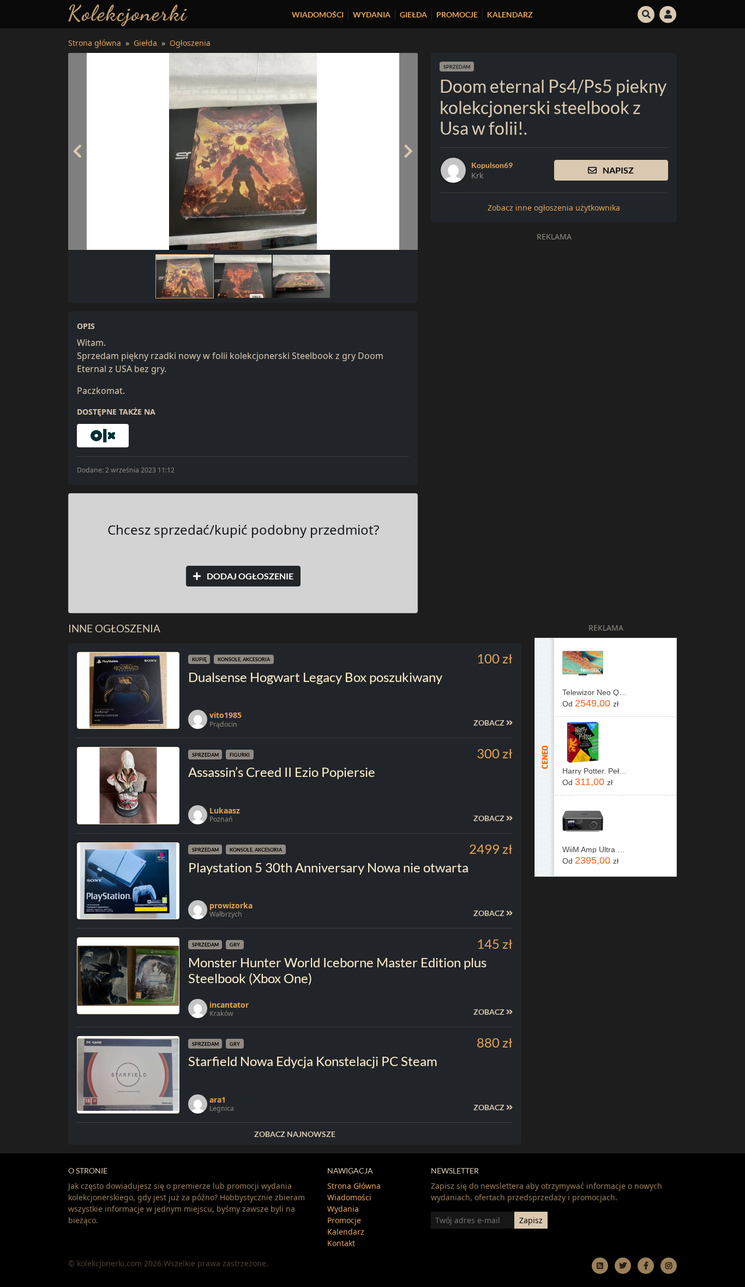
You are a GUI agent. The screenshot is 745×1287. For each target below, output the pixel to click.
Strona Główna (354, 1186)
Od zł (590, 703)
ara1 (217, 1099)
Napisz (617, 170)
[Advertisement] (554, 323)
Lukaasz (224, 810)
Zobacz (489, 722)
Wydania (371, 14)
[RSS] (600, 1265)
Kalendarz (510, 14)
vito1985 (225, 715)
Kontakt (341, 1243)
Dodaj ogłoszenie (249, 576)
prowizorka (231, 905)
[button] (646, 13)
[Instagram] (668, 1265)
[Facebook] (646, 1265)
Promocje (457, 14)
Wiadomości (318, 14)
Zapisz (531, 1220)
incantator (229, 1004)
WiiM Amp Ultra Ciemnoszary (594, 849)
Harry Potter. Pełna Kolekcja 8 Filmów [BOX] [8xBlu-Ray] (594, 771)
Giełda (413, 14)
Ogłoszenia (190, 43)
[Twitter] (623, 1265)
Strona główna (94, 43)
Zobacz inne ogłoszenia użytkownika (554, 207)
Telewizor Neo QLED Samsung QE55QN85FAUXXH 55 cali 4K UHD (594, 692)
